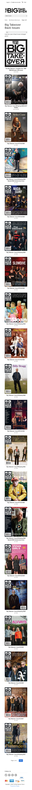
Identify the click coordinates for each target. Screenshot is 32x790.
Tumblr (12, 775)
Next (21, 760)
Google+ (16, 775)
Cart (25, 2)
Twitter (6, 775)
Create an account (15, 2)
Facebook (9, 775)
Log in (7, 2)
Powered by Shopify (14, 786)
